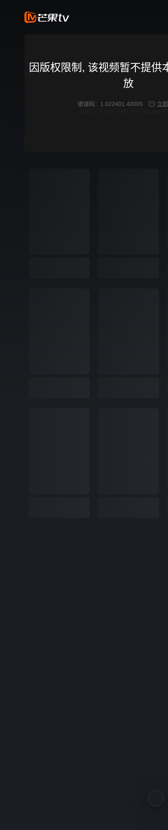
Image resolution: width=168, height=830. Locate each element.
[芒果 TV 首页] (46, 17)
